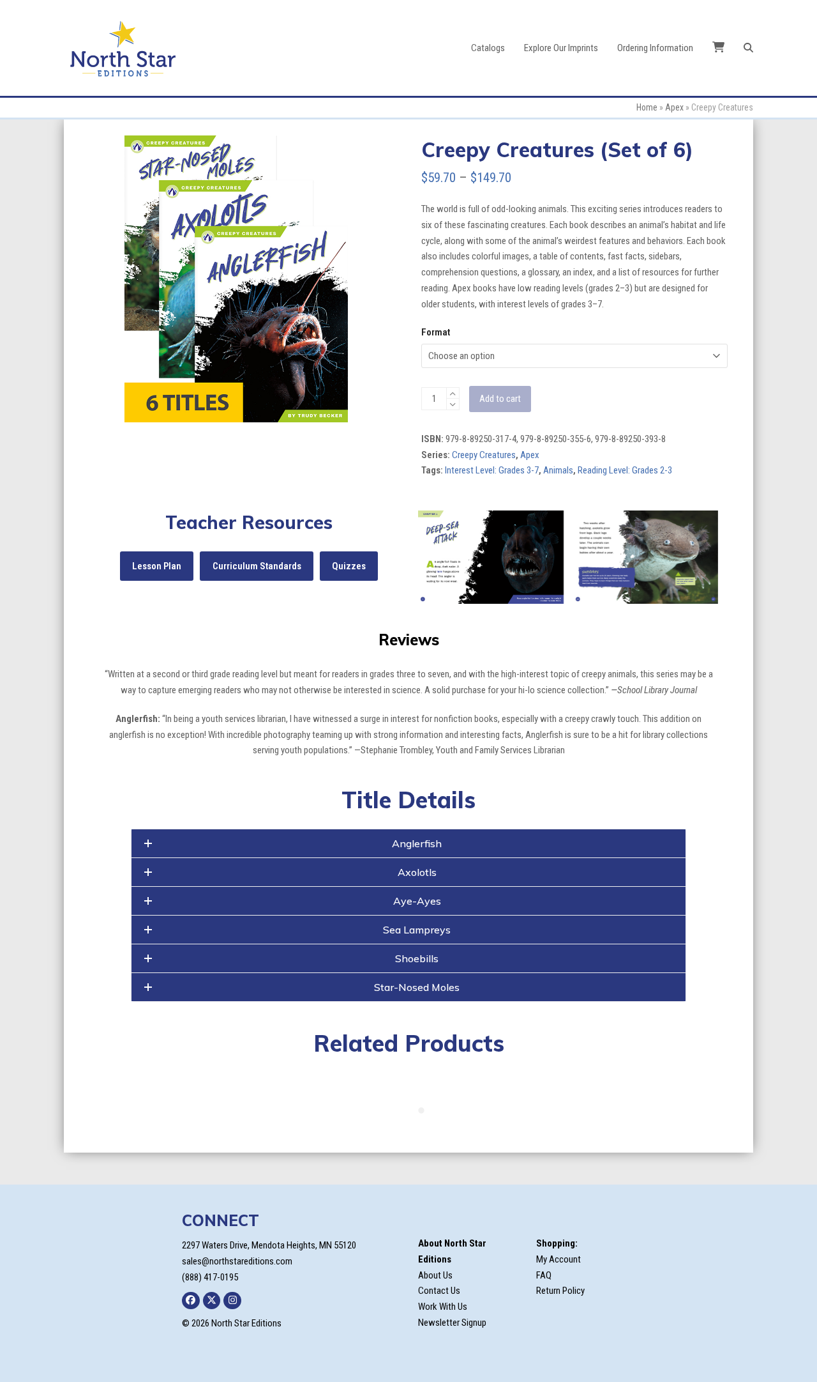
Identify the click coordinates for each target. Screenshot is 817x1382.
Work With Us (442, 1306)
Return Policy (560, 1290)
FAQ (543, 1275)
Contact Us (439, 1290)
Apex (674, 107)
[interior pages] (491, 557)
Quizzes (349, 566)
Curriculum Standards (257, 566)
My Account (558, 1259)
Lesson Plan (156, 566)
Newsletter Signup (452, 1322)
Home (646, 107)
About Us (435, 1275)
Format (435, 332)
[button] (748, 48)
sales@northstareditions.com (237, 1261)
